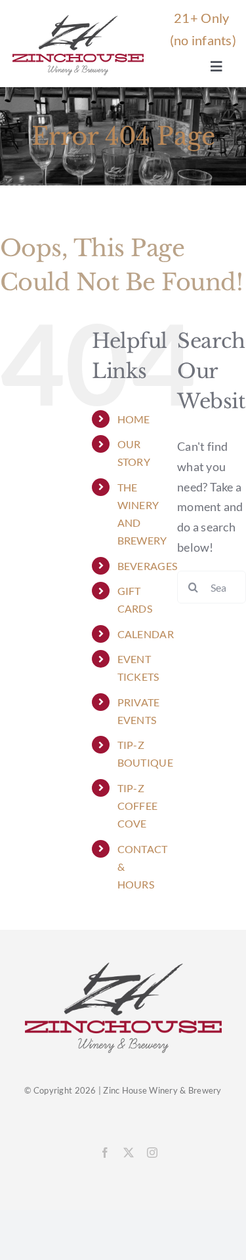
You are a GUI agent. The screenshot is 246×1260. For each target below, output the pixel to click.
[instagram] (152, 1152)
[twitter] (128, 1152)
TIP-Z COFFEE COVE (137, 806)
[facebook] (105, 1152)
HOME (133, 419)
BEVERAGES (147, 566)
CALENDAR (145, 634)
